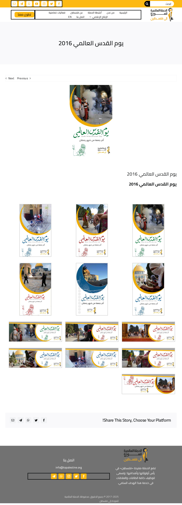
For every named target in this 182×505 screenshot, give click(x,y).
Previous (22, 78)
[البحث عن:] (162, 3)
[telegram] (22, 4)
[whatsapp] (29, 4)
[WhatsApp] (28, 420)
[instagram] (44, 4)
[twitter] (51, 4)
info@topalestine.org (69, 467)
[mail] (14, 4)
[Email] (13, 420)
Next (11, 78)
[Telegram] (21, 420)
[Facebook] (44, 420)
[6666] (161, 14)
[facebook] (59, 4)
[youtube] (36, 4)
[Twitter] (36, 420)
